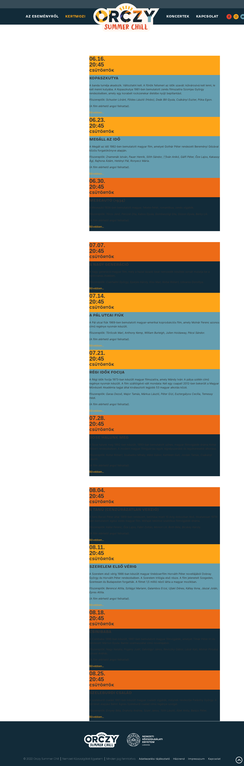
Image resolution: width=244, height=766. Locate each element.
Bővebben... (96, 112)
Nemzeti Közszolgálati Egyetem (82, 759)
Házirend (179, 759)
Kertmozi (75, 16)
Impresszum (196, 759)
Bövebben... (96, 716)
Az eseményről (42, 16)
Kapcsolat (207, 16)
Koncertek (177, 16)
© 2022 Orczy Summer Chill (41, 759)
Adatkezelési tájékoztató (154, 759)
